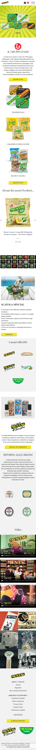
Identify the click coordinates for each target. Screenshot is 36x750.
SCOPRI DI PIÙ (18, 79)
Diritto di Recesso (18, 701)
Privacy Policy (18, 704)
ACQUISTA (9, 334)
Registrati (18, 688)
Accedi (18, 685)
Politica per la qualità (18, 710)
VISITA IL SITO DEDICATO (18, 447)
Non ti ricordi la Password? (18, 691)
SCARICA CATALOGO (18, 721)
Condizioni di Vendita (18, 698)
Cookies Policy (18, 707)
